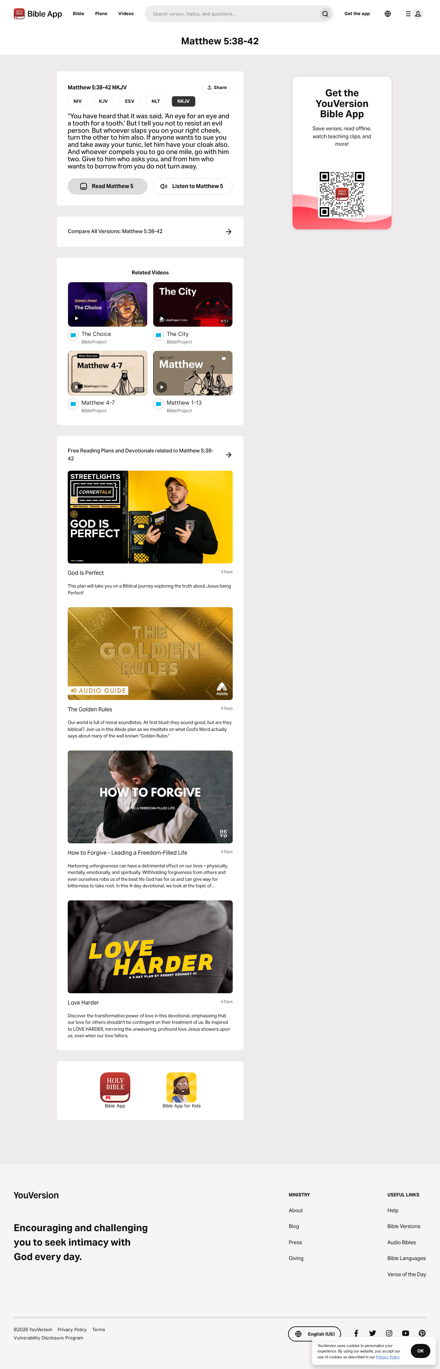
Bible (78, 13)
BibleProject (94, 341)
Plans (101, 13)
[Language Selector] (388, 14)
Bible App (115, 1105)
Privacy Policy (72, 1329)
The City (184, 333)
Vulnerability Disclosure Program (48, 1337)
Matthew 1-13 (191, 402)
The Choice (103, 333)
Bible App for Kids (182, 1105)
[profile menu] (413, 14)
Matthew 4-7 (104, 402)
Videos (126, 13)
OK (420, 1351)
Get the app (357, 13)
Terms (98, 1329)
